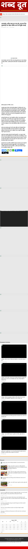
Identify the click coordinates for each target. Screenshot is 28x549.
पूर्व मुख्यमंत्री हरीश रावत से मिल (7, 14)
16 (25, 526)
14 (17, 526)
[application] (14, 219)
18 (6, 527)
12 (10, 526)
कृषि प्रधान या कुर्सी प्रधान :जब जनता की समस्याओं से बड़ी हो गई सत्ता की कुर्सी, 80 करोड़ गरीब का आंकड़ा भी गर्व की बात (13, 452)
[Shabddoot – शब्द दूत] (14, 5)
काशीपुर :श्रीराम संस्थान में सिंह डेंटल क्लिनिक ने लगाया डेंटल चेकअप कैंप (14, 462)
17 (2, 527)
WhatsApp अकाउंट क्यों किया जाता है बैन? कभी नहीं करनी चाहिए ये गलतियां (12, 507)
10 (2, 526)
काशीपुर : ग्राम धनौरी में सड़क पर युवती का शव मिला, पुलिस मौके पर (13, 434)
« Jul (1, 532)
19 (10, 527)
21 (17, 527)
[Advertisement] (14, 43)
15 (21, 526)
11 (6, 526)
